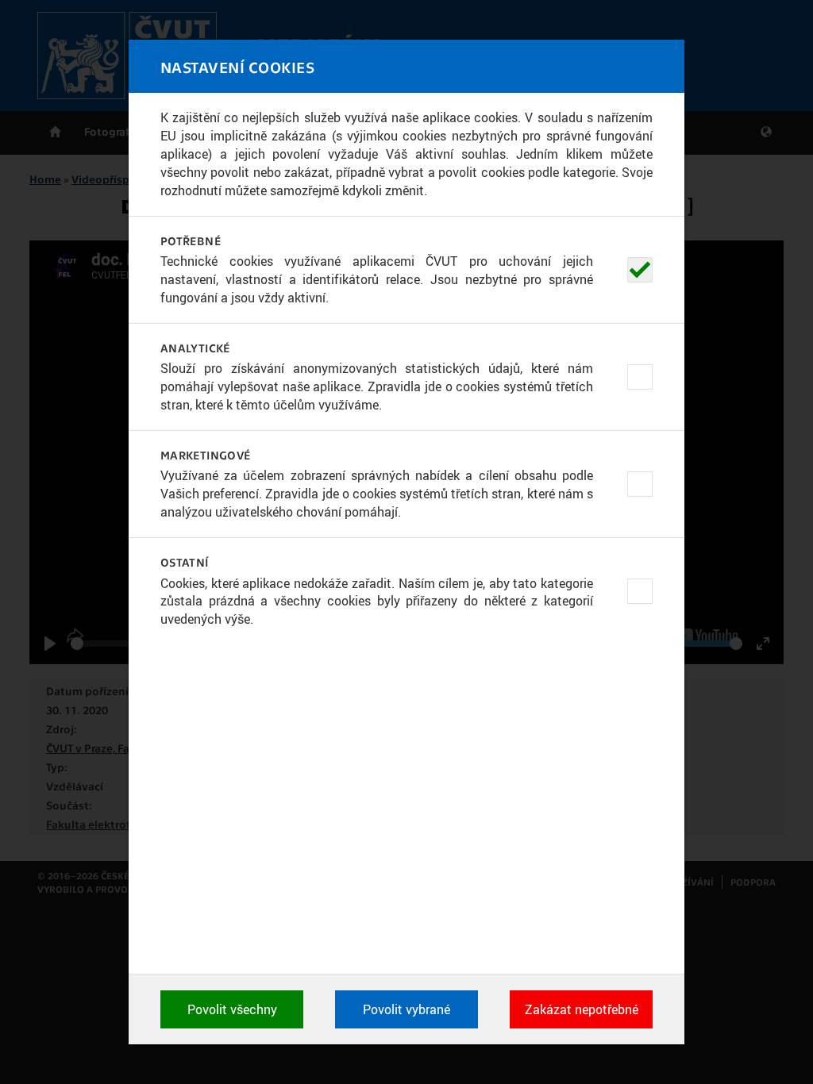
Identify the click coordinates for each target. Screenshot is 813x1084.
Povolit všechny (232, 1009)
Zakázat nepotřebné (581, 1009)
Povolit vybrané (406, 1009)
